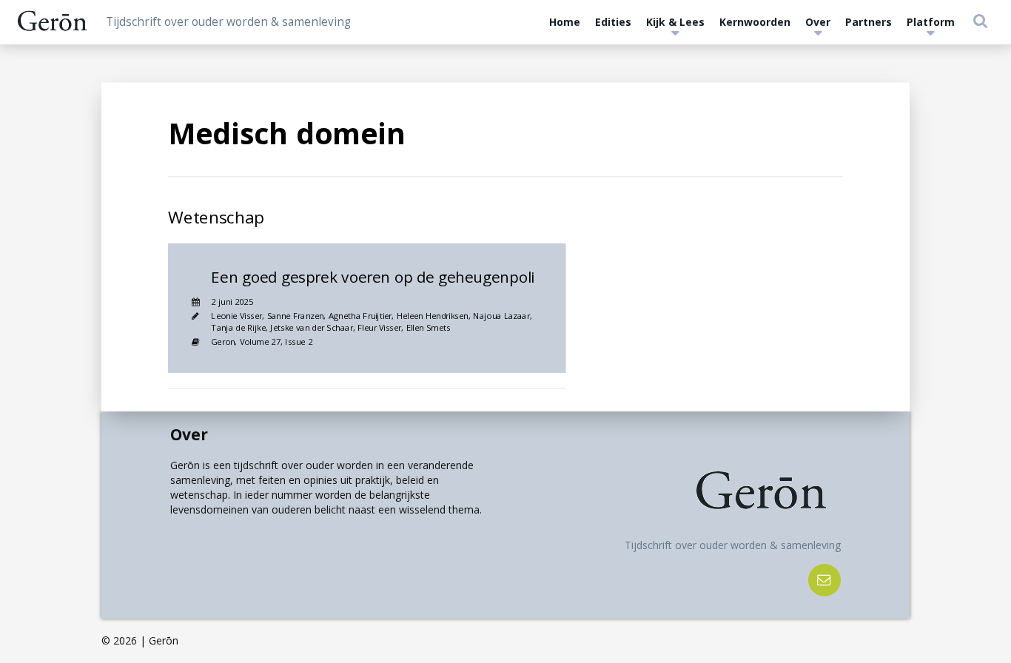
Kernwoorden (754, 22)
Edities (613, 22)
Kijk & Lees (675, 22)
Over (817, 22)
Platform (931, 22)
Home (564, 22)
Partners (868, 22)
